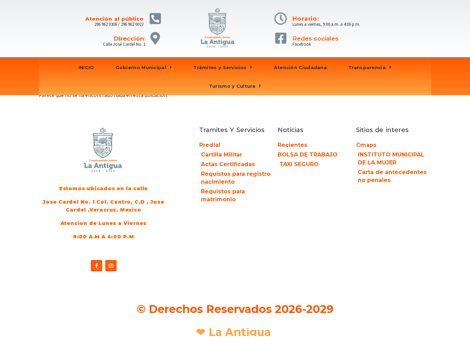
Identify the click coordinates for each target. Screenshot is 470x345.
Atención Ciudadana (300, 67)
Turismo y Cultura (232, 86)
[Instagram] (111, 265)
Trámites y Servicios (219, 67)
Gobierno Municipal (141, 67)
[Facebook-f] (96, 265)
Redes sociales (315, 38)
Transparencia (367, 67)
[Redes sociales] (280, 38)
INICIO (86, 67)
